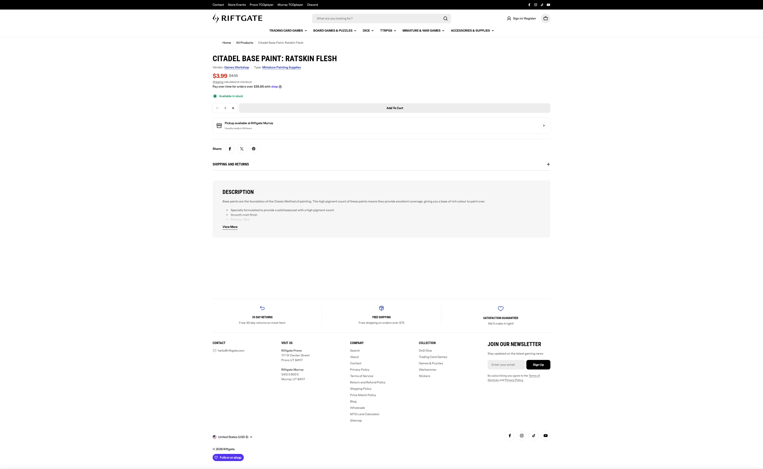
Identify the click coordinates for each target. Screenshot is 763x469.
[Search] (445, 18)
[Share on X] (242, 149)
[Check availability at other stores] (544, 125)
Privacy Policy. (514, 380)
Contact (218, 5)
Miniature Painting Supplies (281, 67)
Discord (312, 5)
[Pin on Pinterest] (254, 149)
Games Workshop (236, 67)
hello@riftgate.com (231, 350)
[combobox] (381, 18)
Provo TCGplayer (262, 5)
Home (227, 42)
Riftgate (228, 449)
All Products (244, 42)
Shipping (218, 81)
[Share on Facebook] (230, 149)
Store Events (237, 5)
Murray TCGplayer (290, 5)
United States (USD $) (233, 437)
